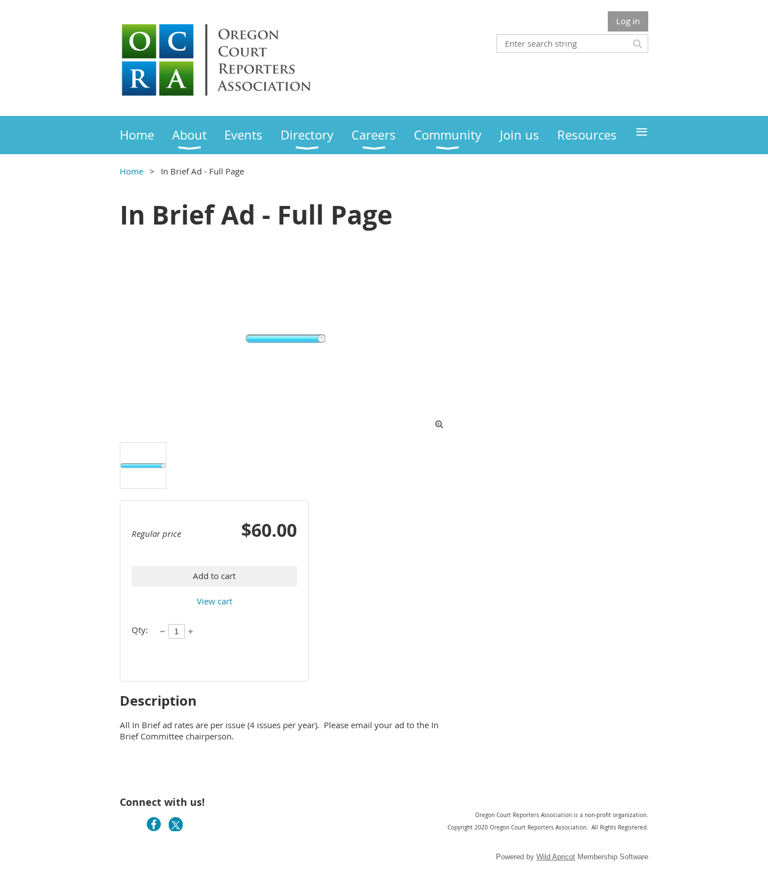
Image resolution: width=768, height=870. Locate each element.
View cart (214, 601)
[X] (176, 824)
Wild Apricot (555, 857)
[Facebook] (154, 824)
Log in (628, 20)
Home (131, 171)
